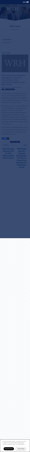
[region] (15, 445)
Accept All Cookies (9, 448)
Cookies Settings (21, 448)
